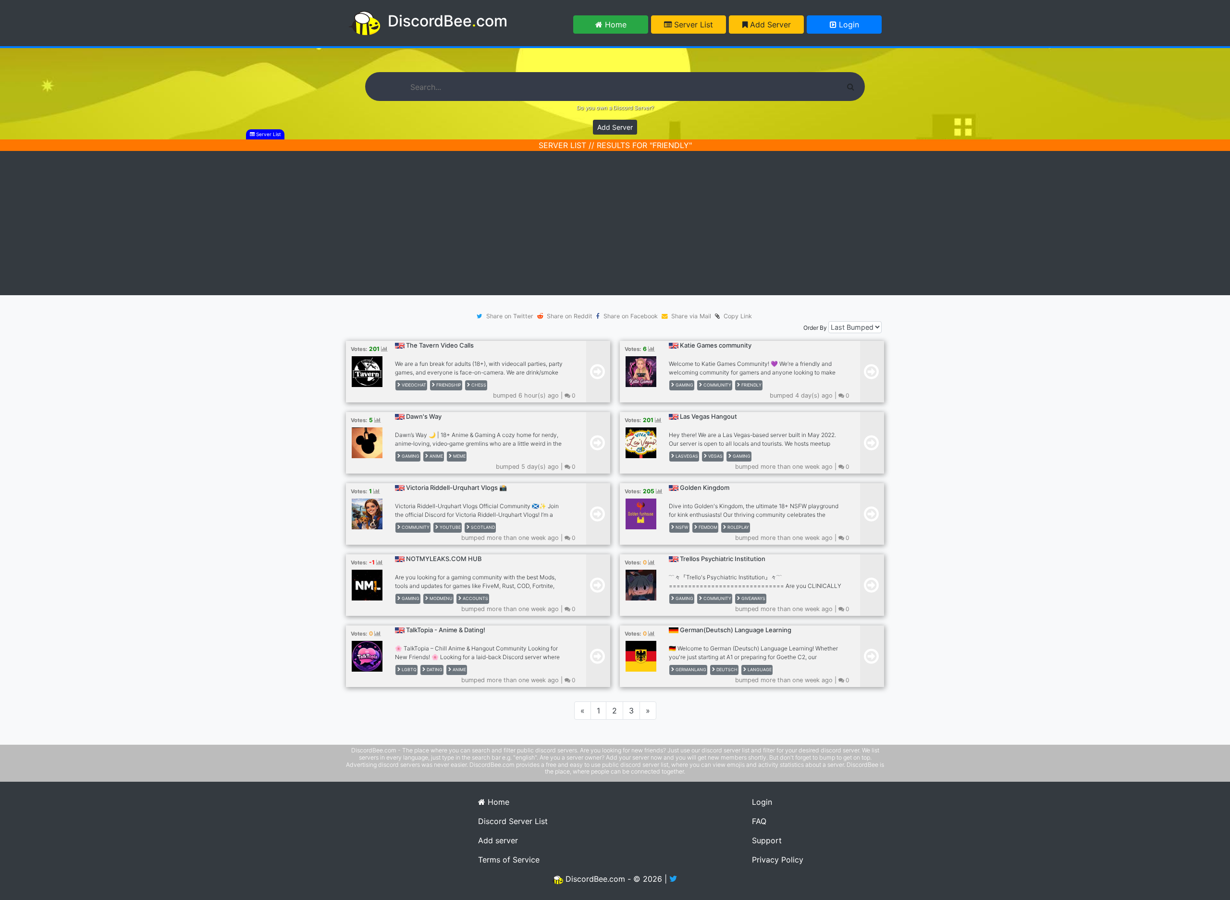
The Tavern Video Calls (440, 345)
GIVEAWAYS (752, 598)
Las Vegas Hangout (708, 416)
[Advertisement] (615, 223)
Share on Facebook (630, 316)
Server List (692, 24)
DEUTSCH (726, 669)
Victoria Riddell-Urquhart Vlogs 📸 (456, 487)
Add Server (769, 24)
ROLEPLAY (737, 527)
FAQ (759, 821)
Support (767, 840)
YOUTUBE (449, 527)
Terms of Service (509, 859)
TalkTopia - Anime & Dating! (445, 630)
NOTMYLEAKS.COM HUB (444, 558)
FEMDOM (707, 527)
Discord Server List (513, 821)
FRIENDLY (751, 385)
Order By (815, 327)
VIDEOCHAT (413, 385)
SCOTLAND (482, 527)
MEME (459, 456)
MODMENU (440, 598)
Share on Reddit (569, 316)
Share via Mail (691, 316)
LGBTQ (408, 669)
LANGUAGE (759, 669)
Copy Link (736, 316)
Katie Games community (715, 345)
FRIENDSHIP (448, 385)
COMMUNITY (716, 385)
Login (847, 24)
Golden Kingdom (704, 487)
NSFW (681, 527)
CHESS (478, 385)
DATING (434, 669)
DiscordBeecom (447, 21)
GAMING (683, 385)
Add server (498, 840)
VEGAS (715, 456)
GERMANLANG (690, 669)
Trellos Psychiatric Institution (722, 558)
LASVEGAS (686, 456)
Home (615, 24)
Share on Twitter (509, 316)
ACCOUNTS (474, 598)
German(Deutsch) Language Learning (735, 630)
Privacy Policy (777, 859)
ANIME (435, 456)
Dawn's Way (424, 416)
